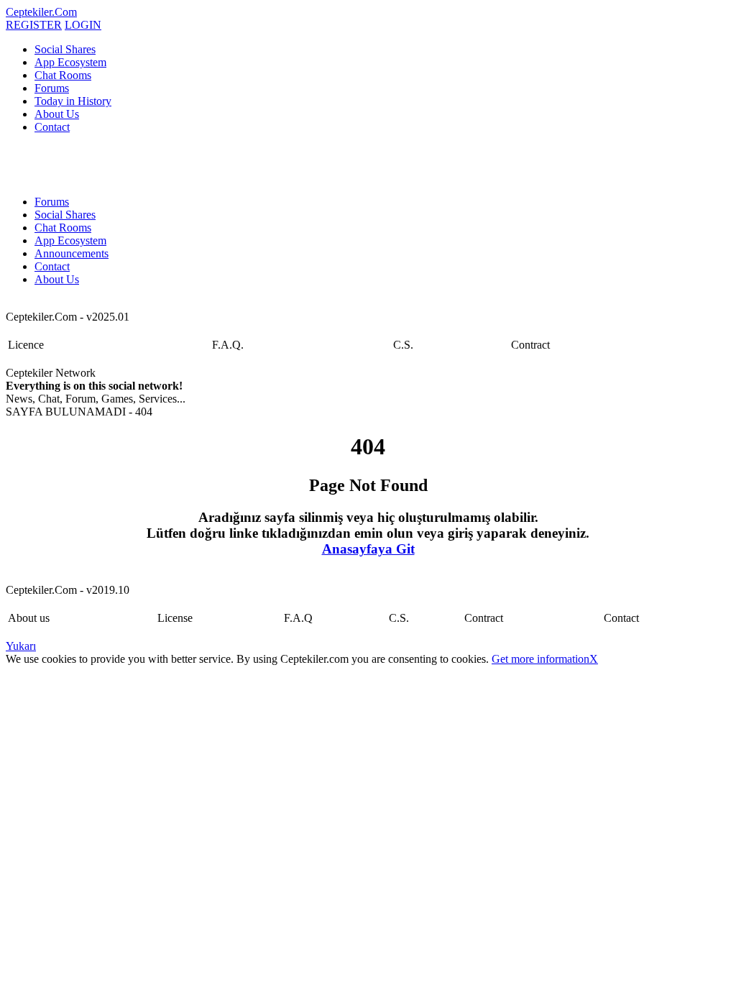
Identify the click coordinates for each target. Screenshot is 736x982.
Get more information (540, 659)
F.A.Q (298, 618)
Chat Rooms (62, 75)
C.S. (403, 345)
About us (29, 618)
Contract (530, 345)
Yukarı (21, 646)
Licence (26, 345)
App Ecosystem (70, 62)
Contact (52, 127)
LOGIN (83, 25)
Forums (51, 88)
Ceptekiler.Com (41, 12)
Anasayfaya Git (368, 548)
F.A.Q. (228, 345)
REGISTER (34, 25)
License (175, 618)
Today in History (72, 101)
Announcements (71, 253)
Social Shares (65, 49)
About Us (56, 114)
